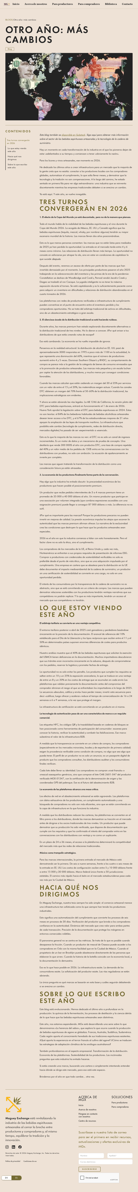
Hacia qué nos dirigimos (14, 158)
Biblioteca (111, 4)
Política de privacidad (12, 1161)
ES (16, 1178)
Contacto (127, 4)
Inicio (16, 4)
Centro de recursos (87, 1120)
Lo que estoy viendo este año (17, 150)
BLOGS (8, 19)
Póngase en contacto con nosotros (88, 1115)
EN (6, 1178)
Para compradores (89, 4)
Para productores (62, 4)
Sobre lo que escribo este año (17, 166)
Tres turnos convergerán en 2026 (18, 141)
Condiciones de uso (30, 1161)
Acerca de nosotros (36, 4)
